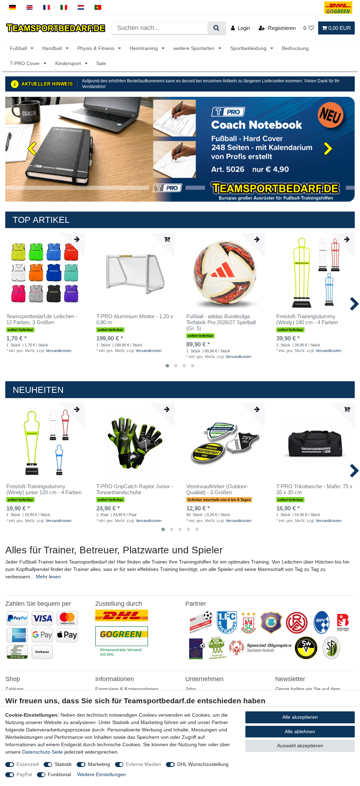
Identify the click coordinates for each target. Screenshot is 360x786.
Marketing (99, 764)
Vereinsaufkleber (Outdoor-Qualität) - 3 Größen (217, 489)
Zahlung (14, 689)
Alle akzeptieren (300, 717)
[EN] (29, 7)
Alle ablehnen (300, 731)
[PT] (98, 7)
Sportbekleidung (249, 48)
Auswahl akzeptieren (300, 745)
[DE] (12, 7)
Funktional (59, 774)
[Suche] (216, 28)
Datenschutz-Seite (42, 752)
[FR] (46, 7)
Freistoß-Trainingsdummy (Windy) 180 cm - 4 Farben (307, 319)
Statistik (63, 764)
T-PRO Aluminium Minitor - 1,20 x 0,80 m (134, 319)
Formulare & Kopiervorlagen (126, 689)
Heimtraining (144, 48)
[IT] (64, 7)
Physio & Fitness (96, 48)
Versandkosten (58, 350)
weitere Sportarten (194, 48)
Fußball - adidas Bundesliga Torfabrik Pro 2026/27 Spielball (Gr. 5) (221, 322)
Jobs (190, 689)
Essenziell (28, 764)
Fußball (19, 48)
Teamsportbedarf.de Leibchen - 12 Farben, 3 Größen (41, 319)
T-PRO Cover (25, 63)
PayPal (24, 774)
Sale (101, 63)
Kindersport (68, 63)
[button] (31, 149)
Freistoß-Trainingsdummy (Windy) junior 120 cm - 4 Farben (44, 489)
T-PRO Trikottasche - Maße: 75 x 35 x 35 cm (314, 489)
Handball (52, 48)
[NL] (81, 7)
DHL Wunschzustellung (203, 764)
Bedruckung (295, 48)
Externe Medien (143, 764)
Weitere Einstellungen (101, 774)
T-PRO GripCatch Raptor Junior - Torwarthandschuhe (134, 489)
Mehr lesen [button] (48, 576)
